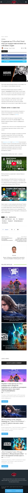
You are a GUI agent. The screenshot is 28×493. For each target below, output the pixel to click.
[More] (17, 229)
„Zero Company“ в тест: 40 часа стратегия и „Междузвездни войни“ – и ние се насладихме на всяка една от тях (14, 347)
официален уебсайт (7, 142)
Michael (6, 48)
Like (25, 55)
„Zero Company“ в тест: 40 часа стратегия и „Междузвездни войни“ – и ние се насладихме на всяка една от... (13, 453)
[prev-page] (2, 353)
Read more (5, 401)
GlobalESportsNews (12, 217)
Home (2, 36)
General (6, 36)
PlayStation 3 (21, 219)
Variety (16, 114)
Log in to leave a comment (14, 363)
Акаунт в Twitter (15, 142)
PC (16, 219)
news (14, 219)
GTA (14, 286)
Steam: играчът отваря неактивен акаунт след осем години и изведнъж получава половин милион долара (21, 240)
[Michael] (2, 48)
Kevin (2, 392)
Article (6, 217)
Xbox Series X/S (5, 222)
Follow (24, 58)
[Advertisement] (14, 20)
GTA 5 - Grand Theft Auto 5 (7, 219)
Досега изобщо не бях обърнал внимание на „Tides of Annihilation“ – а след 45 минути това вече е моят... (13, 421)
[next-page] (5, 353)
